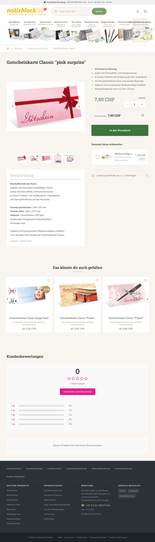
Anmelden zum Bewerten (77, 391)
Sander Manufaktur (16, 476)
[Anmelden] (137, 11)
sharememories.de (123, 468)
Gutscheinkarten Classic (64, 48)
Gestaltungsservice (53, 490)
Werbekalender (14, 514)
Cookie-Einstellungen (54, 509)
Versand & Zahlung (53, 495)
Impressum (49, 514)
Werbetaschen (13, 523)
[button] (14, 32)
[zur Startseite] (27, 11)
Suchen (99, 11)
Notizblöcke (12, 490)
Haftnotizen (12, 499)
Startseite (18, 48)
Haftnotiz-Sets (13, 504)
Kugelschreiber (14, 518)
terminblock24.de (34, 468)
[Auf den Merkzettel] (48, 280)
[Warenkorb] (145, 11)
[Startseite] (8, 48)
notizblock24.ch (54, 468)
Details (142, 159)
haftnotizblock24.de (101, 468)
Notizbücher (12, 495)
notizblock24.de (14, 468)
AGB (60, 537)
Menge (142, 98)
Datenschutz (50, 499)
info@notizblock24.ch (91, 513)
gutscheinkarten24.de (77, 468)
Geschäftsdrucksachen (38, 48)
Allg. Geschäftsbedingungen (57, 504)
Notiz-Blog (49, 518)
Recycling (11, 509)
